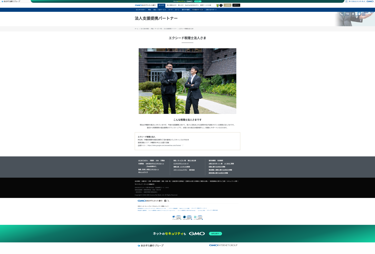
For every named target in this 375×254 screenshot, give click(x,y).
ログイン (236, 5)
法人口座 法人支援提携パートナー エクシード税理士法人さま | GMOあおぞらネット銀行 (145, 5)
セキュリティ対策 (232, 181)
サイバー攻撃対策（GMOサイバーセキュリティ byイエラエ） (162, 210)
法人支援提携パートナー (170, 28)
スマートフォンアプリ (180, 170)
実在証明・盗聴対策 (142, 210)
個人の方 (180, 5)
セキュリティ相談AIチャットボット (199, 208)
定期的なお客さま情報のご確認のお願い (196, 181)
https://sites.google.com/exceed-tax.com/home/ (164, 145)
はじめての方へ (143, 160)
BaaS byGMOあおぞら (192, 5)
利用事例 (220, 160)
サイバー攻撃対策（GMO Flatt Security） (187, 210)
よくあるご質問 (229, 163)
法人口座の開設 (145, 28)
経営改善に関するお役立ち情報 (218, 173)
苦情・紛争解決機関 (154, 181)
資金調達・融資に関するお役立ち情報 (220, 170)
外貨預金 (141, 163)
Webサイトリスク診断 (184, 208)
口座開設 (227, 5)
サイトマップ (138, 184)
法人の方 (161, 5)
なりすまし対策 (201, 210)
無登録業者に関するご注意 (217, 181)
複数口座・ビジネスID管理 (182, 167)
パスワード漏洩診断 (173, 208)
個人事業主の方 (171, 5)
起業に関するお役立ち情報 (217, 167)
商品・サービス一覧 (156, 28)
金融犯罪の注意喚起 (178, 181)
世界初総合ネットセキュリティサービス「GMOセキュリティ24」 (152, 208)
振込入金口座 (192, 160)
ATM (157, 160)
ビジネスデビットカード (181, 163)
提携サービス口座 (205, 5)
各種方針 (144, 181)
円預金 (163, 160)
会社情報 (137, 181)
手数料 (152, 160)
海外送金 (192, 170)
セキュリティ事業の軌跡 (212, 210)
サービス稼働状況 (149, 184)
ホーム (136, 28)
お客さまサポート (221, 6)
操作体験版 (212, 160)
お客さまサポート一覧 (215, 163)
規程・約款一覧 (166, 181)
